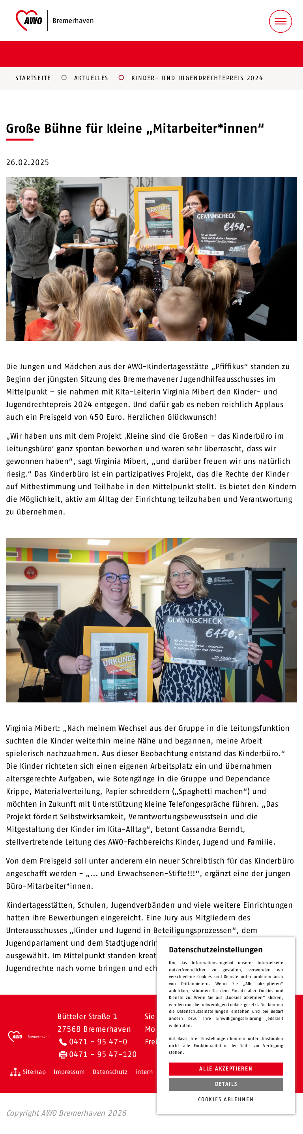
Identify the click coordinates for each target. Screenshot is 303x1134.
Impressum (69, 1072)
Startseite (33, 78)
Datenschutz (110, 1072)
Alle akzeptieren (225, 1069)
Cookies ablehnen (226, 1099)
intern (144, 1072)
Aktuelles (91, 78)
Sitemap (34, 1072)
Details (226, 1084)
